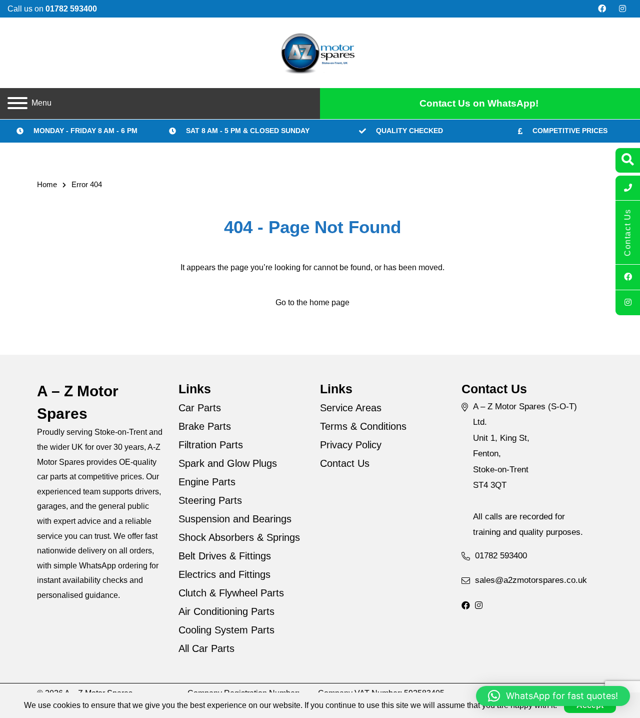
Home (47, 184)
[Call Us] (628, 188)
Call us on (52, 9)
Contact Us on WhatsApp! (479, 103)
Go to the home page (313, 302)
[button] (553, 696)
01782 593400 (501, 555)
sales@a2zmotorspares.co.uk (531, 580)
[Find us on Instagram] (622, 9)
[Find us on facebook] (602, 9)
